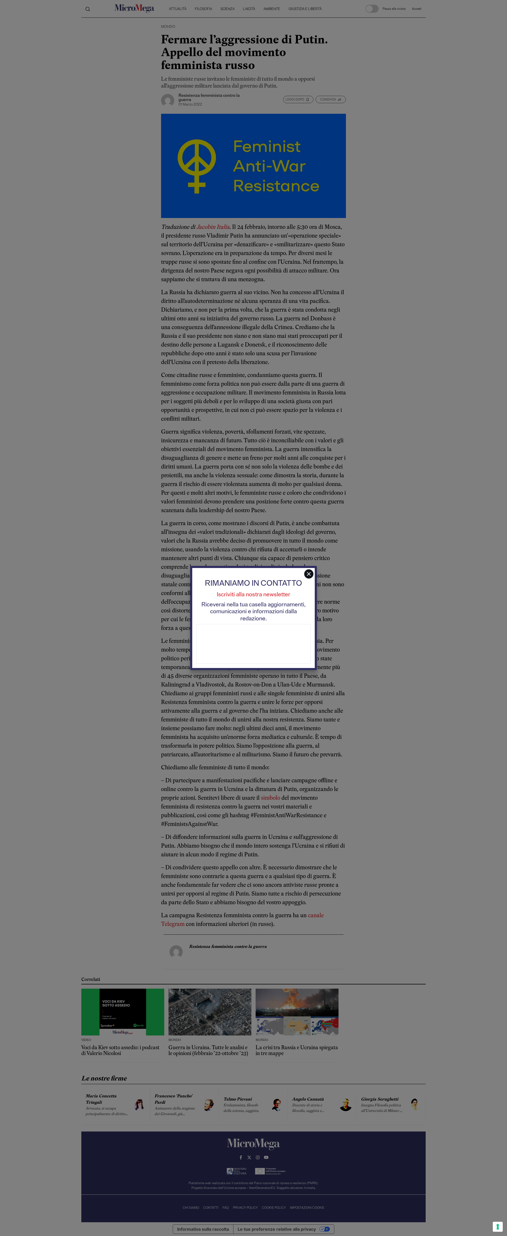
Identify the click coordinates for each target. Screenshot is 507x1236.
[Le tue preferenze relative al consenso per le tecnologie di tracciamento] (498, 1227)
